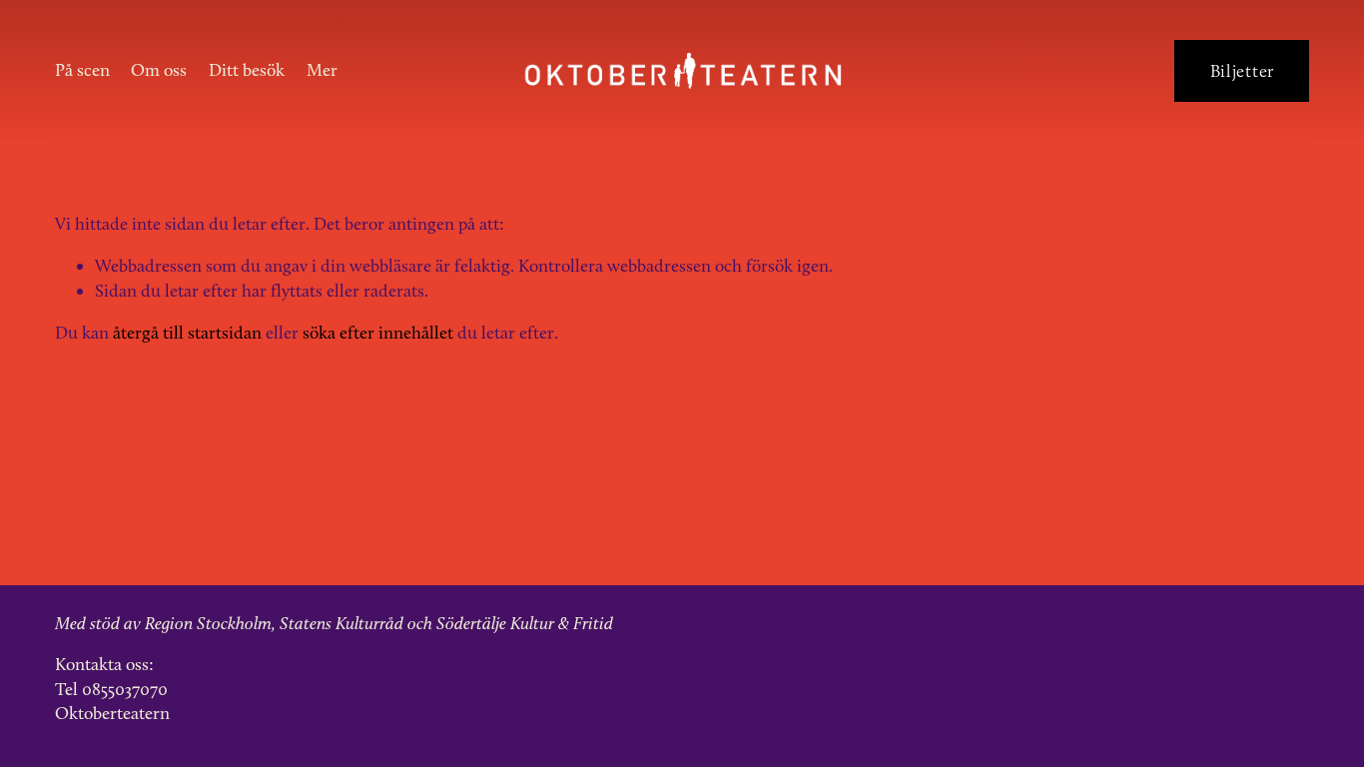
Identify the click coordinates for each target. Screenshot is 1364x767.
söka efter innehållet (378, 332)
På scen (82, 69)
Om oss (159, 69)
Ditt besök (247, 69)
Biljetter (1242, 71)
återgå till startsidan (187, 332)
